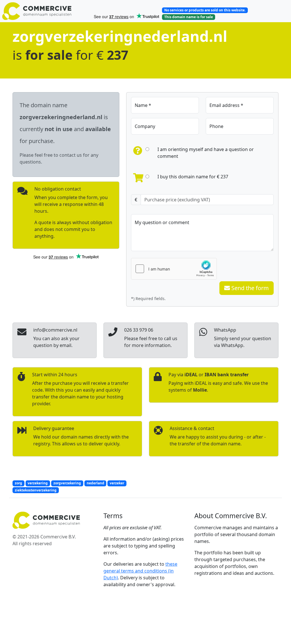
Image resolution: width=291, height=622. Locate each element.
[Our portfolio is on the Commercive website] (45, 11)
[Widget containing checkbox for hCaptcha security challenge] (174, 269)
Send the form (249, 288)
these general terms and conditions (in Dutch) (140, 571)
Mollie (200, 390)
